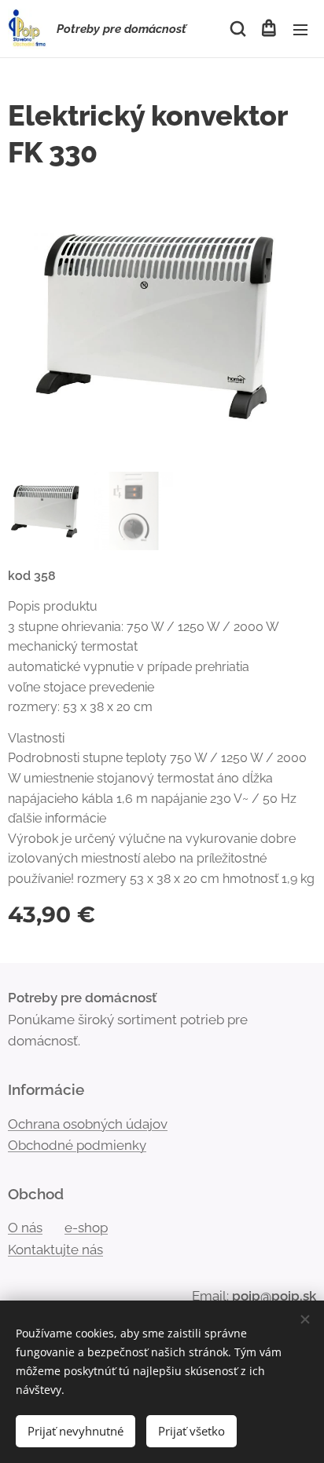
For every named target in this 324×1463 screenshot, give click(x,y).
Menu (300, 29)
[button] (236, 29)
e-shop (86, 1227)
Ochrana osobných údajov (88, 1124)
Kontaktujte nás (55, 1249)
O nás (25, 1227)
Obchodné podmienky (77, 1145)
